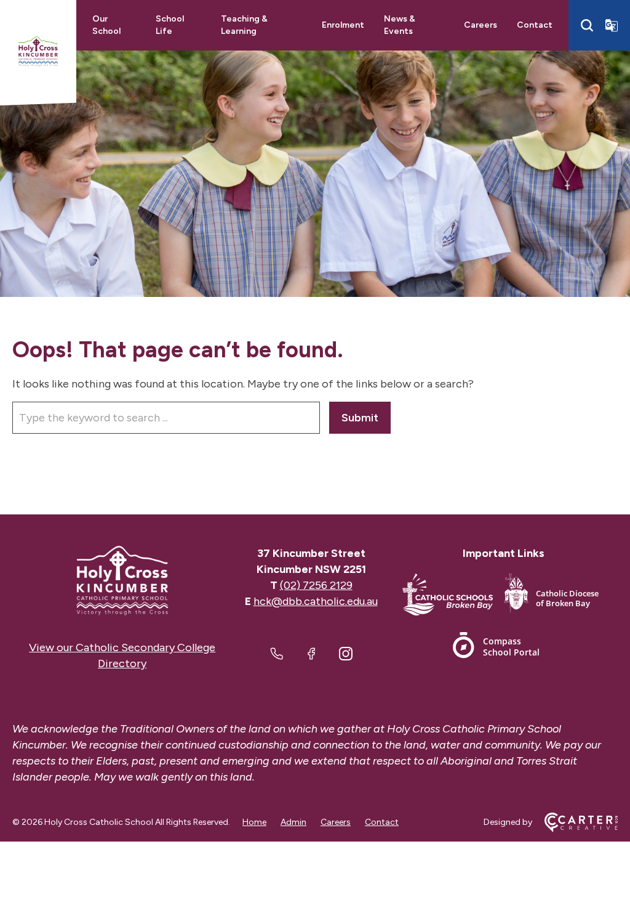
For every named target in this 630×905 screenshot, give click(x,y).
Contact (534, 25)
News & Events (399, 25)
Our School (106, 25)
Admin (293, 822)
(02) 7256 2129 (316, 585)
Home (254, 822)
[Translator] (611, 25)
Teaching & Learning (244, 25)
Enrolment (343, 25)
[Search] (587, 25)
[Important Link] (453, 597)
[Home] (122, 580)
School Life (170, 25)
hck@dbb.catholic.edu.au (315, 601)
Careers (480, 25)
